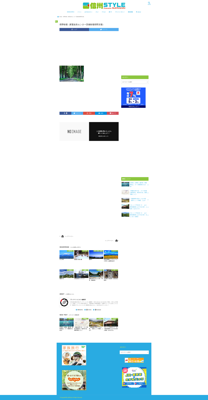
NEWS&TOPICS (70, 12)
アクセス (104, 12)
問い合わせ (138, 12)
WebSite (81, 309)
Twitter (89, 309)
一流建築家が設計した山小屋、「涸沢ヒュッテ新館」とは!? (138, 199)
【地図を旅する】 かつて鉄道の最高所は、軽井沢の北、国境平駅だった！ (138, 192)
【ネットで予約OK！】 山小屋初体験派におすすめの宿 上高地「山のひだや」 (138, 206)
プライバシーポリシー (120, 12)
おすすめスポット (88, 12)
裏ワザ (110, 12)
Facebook (99, 309)
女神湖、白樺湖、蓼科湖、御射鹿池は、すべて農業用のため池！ (138, 184)
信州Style (70, 397)
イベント (79, 12)
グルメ (97, 12)
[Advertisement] (89, 49)
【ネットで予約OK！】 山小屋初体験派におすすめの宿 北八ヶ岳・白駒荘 (138, 214)
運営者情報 (130, 12)
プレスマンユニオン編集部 (78, 299)
